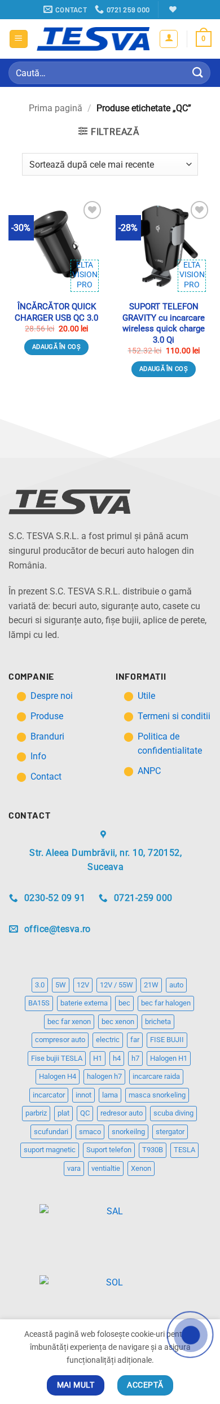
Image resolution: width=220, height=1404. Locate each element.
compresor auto (60, 1039)
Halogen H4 (57, 1076)
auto (176, 985)
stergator (170, 1131)
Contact (45, 776)
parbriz (36, 1113)
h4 (117, 1058)
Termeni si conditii (174, 716)
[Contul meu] (169, 39)
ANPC (149, 771)
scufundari (51, 1131)
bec (124, 1003)
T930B (152, 1149)
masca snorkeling (157, 1095)
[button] (19, 39)
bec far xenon (69, 1021)
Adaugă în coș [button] (56, 347)
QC (85, 1113)
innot (83, 1095)
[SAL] (110, 1217)
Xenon (141, 1168)
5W (60, 985)
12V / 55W (116, 985)
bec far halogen (166, 1003)
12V (83, 985)
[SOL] (110, 1288)
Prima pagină (55, 108)
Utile (146, 695)
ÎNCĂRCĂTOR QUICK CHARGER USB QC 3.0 (56, 312)
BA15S (39, 1003)
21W (151, 985)
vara (74, 1168)
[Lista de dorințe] (171, 9)
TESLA (184, 1149)
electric (108, 1039)
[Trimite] (198, 73)
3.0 (40, 985)
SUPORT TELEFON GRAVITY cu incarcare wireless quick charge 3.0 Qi (163, 323)
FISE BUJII (167, 1039)
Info (38, 756)
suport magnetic (50, 1149)
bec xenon (118, 1021)
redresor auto (121, 1113)
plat (63, 1113)
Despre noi (52, 695)
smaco (90, 1131)
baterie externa (84, 1003)
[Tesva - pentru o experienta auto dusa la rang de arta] (93, 39)
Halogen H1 (168, 1058)
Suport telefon (108, 1149)
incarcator (49, 1095)
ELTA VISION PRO (85, 274)
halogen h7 (104, 1076)
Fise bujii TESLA (56, 1058)
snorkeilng (128, 1131)
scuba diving (173, 1113)
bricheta (158, 1021)
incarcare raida (156, 1076)
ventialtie (105, 1168)
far (134, 1039)
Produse (46, 716)
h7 (135, 1058)
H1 (97, 1058)
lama (110, 1095)
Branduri (47, 736)
